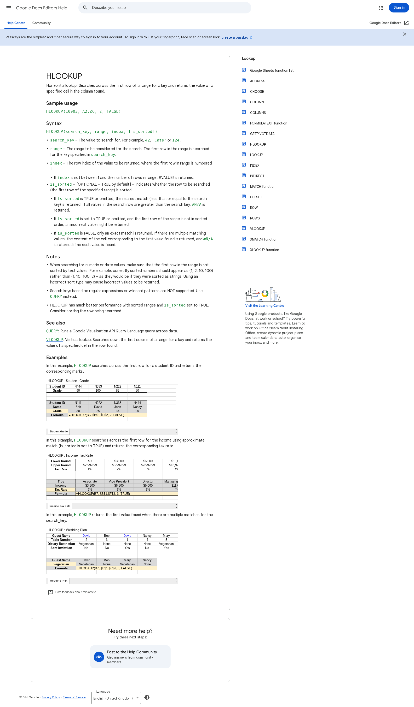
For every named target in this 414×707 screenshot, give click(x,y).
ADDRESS (257, 81)
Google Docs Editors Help (41, 8)
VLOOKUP (257, 229)
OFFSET (256, 197)
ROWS (255, 218)
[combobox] (171, 7)
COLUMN (257, 102)
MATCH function (263, 186)
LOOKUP (256, 155)
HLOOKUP (258, 144)
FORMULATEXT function (268, 123)
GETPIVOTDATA (262, 134)
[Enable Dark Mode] (147, 697)
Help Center (15, 23)
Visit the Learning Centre (264, 306)
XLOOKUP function (264, 250)
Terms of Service (74, 697)
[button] (8, 7)
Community (41, 23)
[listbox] (116, 698)
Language (103, 691)
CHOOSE (257, 91)
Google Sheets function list (272, 70)
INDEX (254, 165)
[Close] (405, 35)
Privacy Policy (51, 697)
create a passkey (235, 37)
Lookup (248, 58)
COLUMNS (258, 113)
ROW (254, 208)
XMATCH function (263, 239)
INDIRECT (257, 176)
